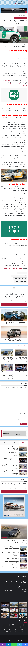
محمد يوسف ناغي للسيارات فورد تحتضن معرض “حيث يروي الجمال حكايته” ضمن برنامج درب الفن (10, 472)
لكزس (19, 631)
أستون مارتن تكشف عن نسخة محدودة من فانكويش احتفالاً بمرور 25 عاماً (21, 358)
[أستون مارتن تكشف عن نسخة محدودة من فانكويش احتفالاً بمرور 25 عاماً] (21, 352)
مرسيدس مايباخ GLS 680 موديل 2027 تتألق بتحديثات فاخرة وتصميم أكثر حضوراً (8, 358)
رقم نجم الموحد (8, 80)
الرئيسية (24, 15)
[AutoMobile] (19, 2)
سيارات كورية (17, 629)
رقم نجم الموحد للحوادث (19, 278)
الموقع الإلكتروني (23, 413)
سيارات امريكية (6, 624)
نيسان (10, 631)
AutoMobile (5, 637)
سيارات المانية (13, 624)
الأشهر (23, 442)
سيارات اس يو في (20, 624)
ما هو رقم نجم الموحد (20, 281)
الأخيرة (14, 442)
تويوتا (25, 624)
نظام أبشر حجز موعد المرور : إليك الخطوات (13, 268)
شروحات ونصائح (17, 18)
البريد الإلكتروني (23, 408)
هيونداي (6, 631)
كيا (22, 631)
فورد (25, 631)
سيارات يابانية (4, 629)
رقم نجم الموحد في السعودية (18, 275)
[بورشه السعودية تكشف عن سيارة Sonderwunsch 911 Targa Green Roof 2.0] (5, 615)
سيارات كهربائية (23, 629)
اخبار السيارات (19, 15)
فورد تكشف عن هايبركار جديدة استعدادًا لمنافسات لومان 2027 (14, 12)
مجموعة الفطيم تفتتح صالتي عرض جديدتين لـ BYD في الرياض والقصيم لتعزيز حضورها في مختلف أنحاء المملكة (7, 374)
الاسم (25, 403)
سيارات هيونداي (10, 629)
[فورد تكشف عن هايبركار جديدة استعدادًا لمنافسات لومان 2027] (21, 367)
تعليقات (5, 442)
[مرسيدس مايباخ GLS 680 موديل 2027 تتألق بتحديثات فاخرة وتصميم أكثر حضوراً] (7, 352)
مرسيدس (15, 631)
